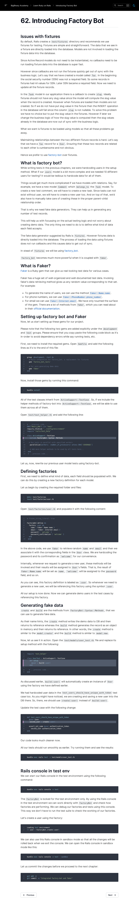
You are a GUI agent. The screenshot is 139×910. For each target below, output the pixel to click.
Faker (24, 270)
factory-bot (55, 155)
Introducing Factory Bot (66, 5)
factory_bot (71, 250)
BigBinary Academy (19, 5)
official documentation (47, 308)
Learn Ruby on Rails (42, 5)
